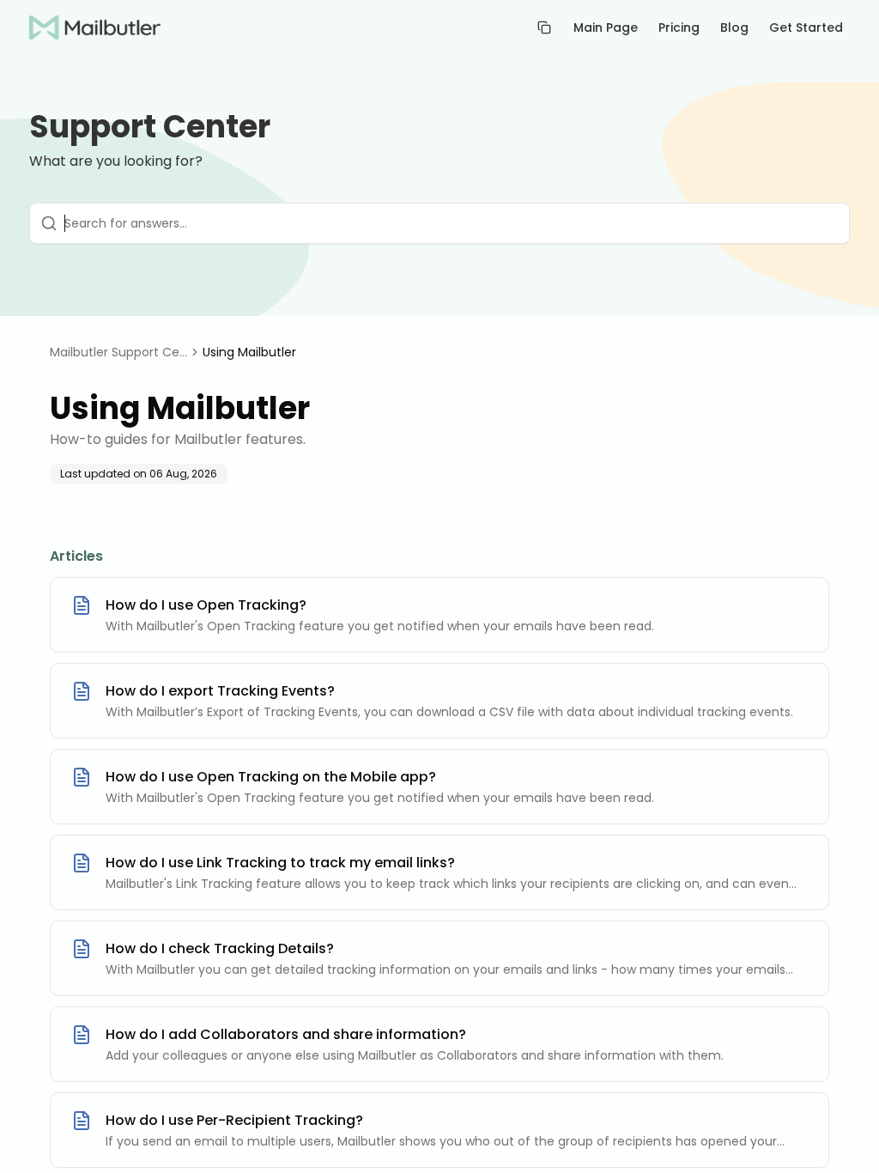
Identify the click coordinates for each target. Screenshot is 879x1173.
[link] (249, 352)
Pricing (679, 27)
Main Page (605, 27)
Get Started (806, 27)
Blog (734, 27)
